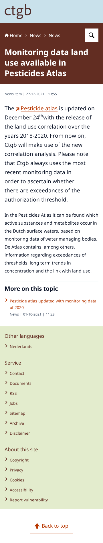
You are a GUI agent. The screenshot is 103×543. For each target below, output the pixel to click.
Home (16, 35)
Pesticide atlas (39, 108)
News (35, 35)
